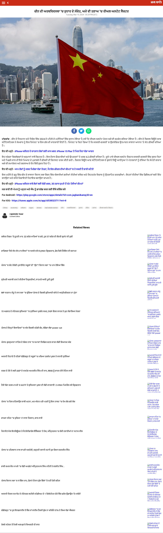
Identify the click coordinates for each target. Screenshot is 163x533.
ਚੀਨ (62, 208)
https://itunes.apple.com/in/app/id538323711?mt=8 (39, 200)
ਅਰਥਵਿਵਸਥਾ (71, 208)
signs (31, 208)
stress (39, 208)
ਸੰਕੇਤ (87, 208)
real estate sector (51, 208)
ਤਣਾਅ (94, 208)
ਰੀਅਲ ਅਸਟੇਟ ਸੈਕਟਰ (106, 208)
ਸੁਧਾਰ (80, 208)
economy (14, 208)
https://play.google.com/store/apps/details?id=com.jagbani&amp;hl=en (55, 195)
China (5, 208)
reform (23, 208)
